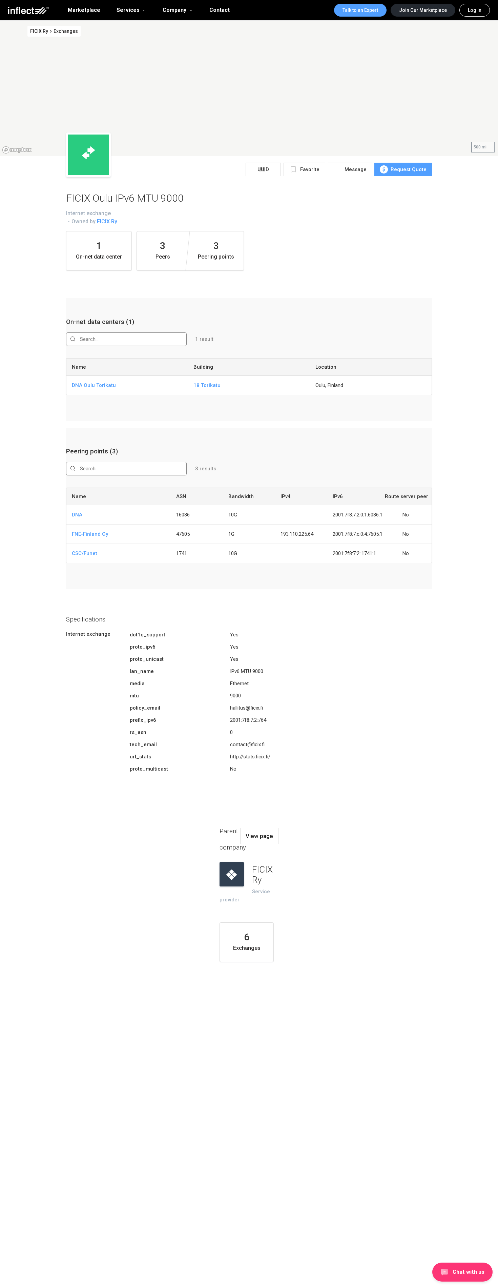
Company (174, 10)
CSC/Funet (84, 553)
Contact (219, 10)
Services (128, 10)
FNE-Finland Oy (90, 534)
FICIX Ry (39, 31)
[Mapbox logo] (17, 150)
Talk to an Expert (360, 10)
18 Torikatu (207, 385)
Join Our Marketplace (423, 10)
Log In (474, 10)
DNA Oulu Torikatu (94, 385)
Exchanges (66, 31)
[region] (249, 88)
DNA (77, 515)
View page (259, 836)
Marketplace (84, 10)
